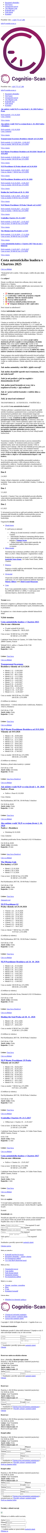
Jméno (3, 1225)
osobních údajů (28, 1242)
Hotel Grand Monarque (29, 582)
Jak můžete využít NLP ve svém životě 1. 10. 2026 (22, 787)
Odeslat (3, 1347)
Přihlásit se (4, 1531)
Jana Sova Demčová (14, 779)
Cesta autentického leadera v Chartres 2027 (20, 1156)
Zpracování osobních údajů (14, 1318)
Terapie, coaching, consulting (15, 1285)
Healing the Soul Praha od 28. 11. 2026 (18, 1017)
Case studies (9, 1271)
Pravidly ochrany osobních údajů (25, 1409)
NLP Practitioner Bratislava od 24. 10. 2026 (20, 962)
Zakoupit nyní (5, 900)
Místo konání (9, 548)
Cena (7, 585)
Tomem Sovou (21, 540)
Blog (6, 1287)
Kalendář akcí (10, 10)
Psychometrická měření (13, 1258)
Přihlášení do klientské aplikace (15, 1300)
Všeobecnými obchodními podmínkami (25, 1407)
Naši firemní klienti (11, 1273)
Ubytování (8, 574)
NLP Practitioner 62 (10, 904)
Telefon (38, 1230)
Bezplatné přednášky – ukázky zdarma (18, 1256)
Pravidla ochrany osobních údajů (16, 1316)
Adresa (28, 1451)
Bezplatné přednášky (12, 3)
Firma (23, 1456)
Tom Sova (10, 656)
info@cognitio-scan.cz (8, 23)
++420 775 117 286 (18, 20)
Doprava (8, 565)
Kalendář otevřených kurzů (14, 1255)
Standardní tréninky (11, 1275)
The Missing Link (11, 8)
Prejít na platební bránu (8, 1464)
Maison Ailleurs (10, 582)
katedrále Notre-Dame (13, 559)
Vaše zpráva (5, 1236)
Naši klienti (9, 12)
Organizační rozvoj (11, 6)
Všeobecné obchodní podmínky (16, 1315)
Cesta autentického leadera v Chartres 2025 (20, 622)
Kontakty (8, 14)
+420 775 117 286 (17, 86)
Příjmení (4, 1230)
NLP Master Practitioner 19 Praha (16, 1060)
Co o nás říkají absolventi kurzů (16, 1260)
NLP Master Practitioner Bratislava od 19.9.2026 (22, 729)
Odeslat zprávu (6, 1246)
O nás (7, 1289)
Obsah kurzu (9, 525)
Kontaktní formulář (11, 1291)
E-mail (37, 1225)
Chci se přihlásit (6, 269)
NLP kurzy (9, 4)
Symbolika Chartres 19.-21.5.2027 (16, 1118)
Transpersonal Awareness (12, 664)
